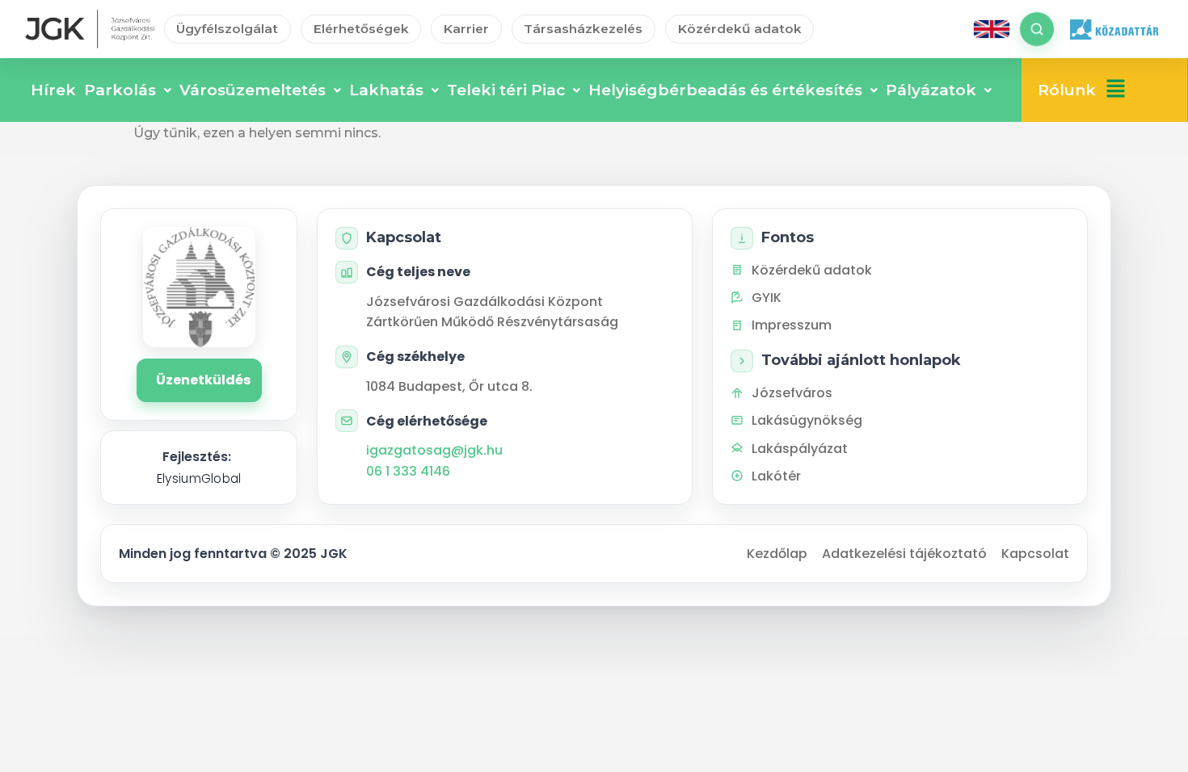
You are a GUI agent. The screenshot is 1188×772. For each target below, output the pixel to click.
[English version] (991, 29)
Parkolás (120, 90)
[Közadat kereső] (1113, 29)
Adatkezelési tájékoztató (904, 553)
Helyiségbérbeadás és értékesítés (725, 90)
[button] (1116, 90)
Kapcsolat (1035, 553)
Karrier (466, 28)
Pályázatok (931, 90)
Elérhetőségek (361, 28)
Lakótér (776, 476)
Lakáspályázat (800, 448)
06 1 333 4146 (408, 471)
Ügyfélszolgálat (227, 28)
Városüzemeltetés (252, 90)
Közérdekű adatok (740, 28)
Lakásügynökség (807, 420)
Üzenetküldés (203, 380)
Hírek (53, 90)
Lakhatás (386, 90)
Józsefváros (792, 393)
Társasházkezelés (583, 28)
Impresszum (792, 325)
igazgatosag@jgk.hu (434, 450)
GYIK (766, 297)
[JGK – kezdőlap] (89, 29)
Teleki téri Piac (506, 90)
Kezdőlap (777, 553)
